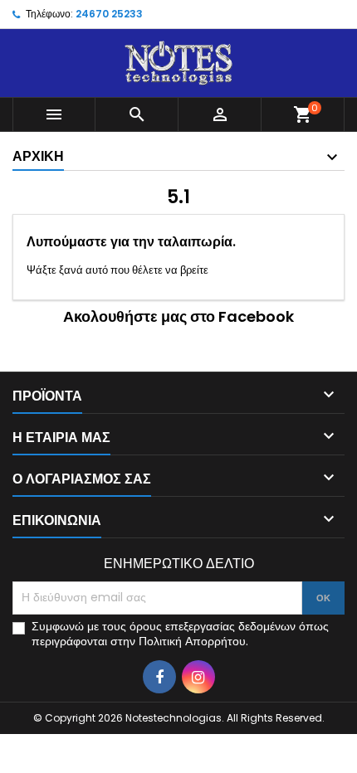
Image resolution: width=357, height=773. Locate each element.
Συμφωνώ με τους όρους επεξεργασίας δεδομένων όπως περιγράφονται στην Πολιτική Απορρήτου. (180, 634)
